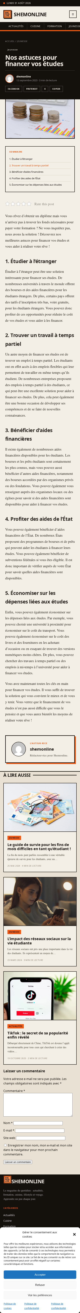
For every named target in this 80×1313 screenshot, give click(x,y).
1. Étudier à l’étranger (21, 159)
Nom (8, 1123)
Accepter (40, 1274)
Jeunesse (22, 41)
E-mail (8, 1130)
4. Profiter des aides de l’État (24, 178)
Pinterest (32, 88)
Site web (9, 1138)
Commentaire (14, 1091)
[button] (74, 1234)
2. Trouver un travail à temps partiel (28, 165)
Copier (56, 88)
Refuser (40, 1284)
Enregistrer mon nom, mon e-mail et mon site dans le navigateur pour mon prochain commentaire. (37, 1149)
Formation (54, 26)
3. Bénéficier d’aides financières (26, 171)
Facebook (14, 88)
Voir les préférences (40, 1295)
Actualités (16, 26)
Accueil (10, 41)
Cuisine (36, 26)
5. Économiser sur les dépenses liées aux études (35, 184)
